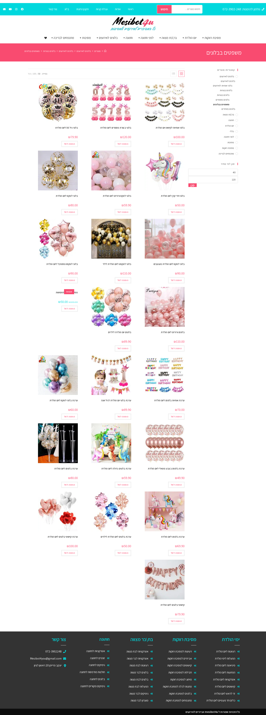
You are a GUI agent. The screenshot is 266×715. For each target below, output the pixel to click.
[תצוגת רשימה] (173, 74)
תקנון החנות (82, 9)
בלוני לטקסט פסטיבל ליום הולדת (62, 264)
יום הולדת (191, 38)
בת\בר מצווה (141, 639)
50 (39, 73)
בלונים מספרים (222, 99)
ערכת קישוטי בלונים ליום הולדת (63, 536)
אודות (118, 9)
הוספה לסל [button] (176, 143)
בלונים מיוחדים (228, 108)
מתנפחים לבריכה (64, 38)
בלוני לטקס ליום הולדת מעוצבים (169, 264)
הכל (29, 73)
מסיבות (86, 38)
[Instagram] (16, 9)
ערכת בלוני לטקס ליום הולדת (64, 400)
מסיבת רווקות (212, 38)
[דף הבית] (105, 51)
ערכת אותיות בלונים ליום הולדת (169, 400)
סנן (193, 185)
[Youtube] (10, 9)
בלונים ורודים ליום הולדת (173, 332)
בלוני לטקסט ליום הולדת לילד (117, 264)
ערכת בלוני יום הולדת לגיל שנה (116, 400)
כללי (232, 131)
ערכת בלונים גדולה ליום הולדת (116, 468)
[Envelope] (4, 9)
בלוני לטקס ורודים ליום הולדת (117, 195)
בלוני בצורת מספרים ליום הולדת (115, 127)
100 (34, 73)
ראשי (130, 9)
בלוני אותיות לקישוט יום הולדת (170, 127)
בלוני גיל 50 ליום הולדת (66, 127)
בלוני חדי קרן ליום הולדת (173, 195)
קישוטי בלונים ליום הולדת (173, 605)
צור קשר (52, 9)
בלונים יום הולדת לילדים (119, 332)
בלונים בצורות (226, 90)
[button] (152, 87)
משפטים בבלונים (32, 51)
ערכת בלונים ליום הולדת (66, 468)
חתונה (129, 38)
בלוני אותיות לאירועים (222, 85)
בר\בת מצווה (169, 38)
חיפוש (164, 9)
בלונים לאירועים (108, 38)
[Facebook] (22, 9)
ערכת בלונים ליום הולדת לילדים (116, 536)
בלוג (66, 9)
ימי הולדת (231, 639)
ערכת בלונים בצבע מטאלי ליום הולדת (166, 468)
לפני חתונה (147, 38)
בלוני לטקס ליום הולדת (67, 195)
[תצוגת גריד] (181, 74)
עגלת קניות (102, 9)
